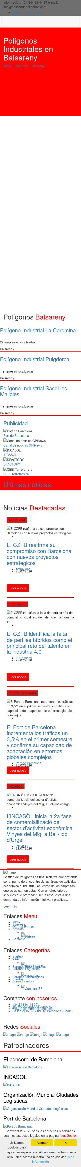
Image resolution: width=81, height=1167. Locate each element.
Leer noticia (18, 588)
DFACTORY (11, 464)
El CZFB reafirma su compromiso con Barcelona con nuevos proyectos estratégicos (39, 553)
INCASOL (10, 454)
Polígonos (21, 66)
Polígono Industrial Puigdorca (34, 359)
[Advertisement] (40, 94)
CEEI (16, 958)
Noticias (18, 928)
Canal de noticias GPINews (22, 445)
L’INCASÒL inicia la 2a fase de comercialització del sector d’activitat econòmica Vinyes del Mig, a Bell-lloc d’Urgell (39, 828)
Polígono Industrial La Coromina (38, 330)
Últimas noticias (27, 484)
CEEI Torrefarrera (16, 474)
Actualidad (23, 569)
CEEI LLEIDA (34, 966)
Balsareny (37, 66)
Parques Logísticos (26, 968)
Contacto (18, 939)
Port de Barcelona (16, 435)
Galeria (30, 937)
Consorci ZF (34, 989)
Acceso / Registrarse (27, 12)
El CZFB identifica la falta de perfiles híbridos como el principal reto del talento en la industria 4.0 (39, 642)
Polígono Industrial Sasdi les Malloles (33, 391)
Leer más (10, 906)
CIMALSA (32, 976)
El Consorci (24, 657)
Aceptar (42, 1142)
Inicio (7, 66)
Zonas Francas (23, 981)
